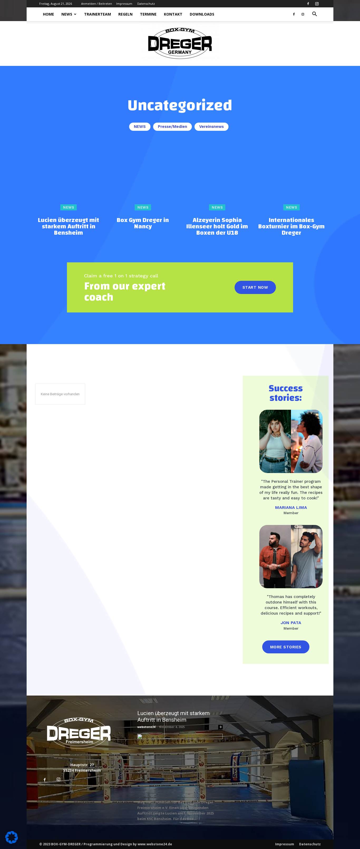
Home (48, 14)
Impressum (124, 4)
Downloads (202, 14)
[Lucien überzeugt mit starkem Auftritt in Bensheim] (68, 177)
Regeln (125, 14)
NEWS (66, 14)
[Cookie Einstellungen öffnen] (11, 842)
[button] (314, 14)
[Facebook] (308, 3)
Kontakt (173, 14)
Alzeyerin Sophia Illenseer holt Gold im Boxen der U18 (217, 226)
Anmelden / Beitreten (96, 4)
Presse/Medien (172, 126)
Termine (148, 14)
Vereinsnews (211, 126)
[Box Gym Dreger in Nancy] (143, 177)
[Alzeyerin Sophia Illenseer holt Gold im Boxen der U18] (217, 177)
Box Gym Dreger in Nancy (143, 223)
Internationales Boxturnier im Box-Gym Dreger (291, 226)
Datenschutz (146, 4)
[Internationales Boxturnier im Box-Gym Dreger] (291, 177)
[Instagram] (317, 3)
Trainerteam (97, 14)
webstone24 (146, 727)
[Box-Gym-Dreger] (180, 43)
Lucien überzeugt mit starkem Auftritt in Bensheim (68, 226)
